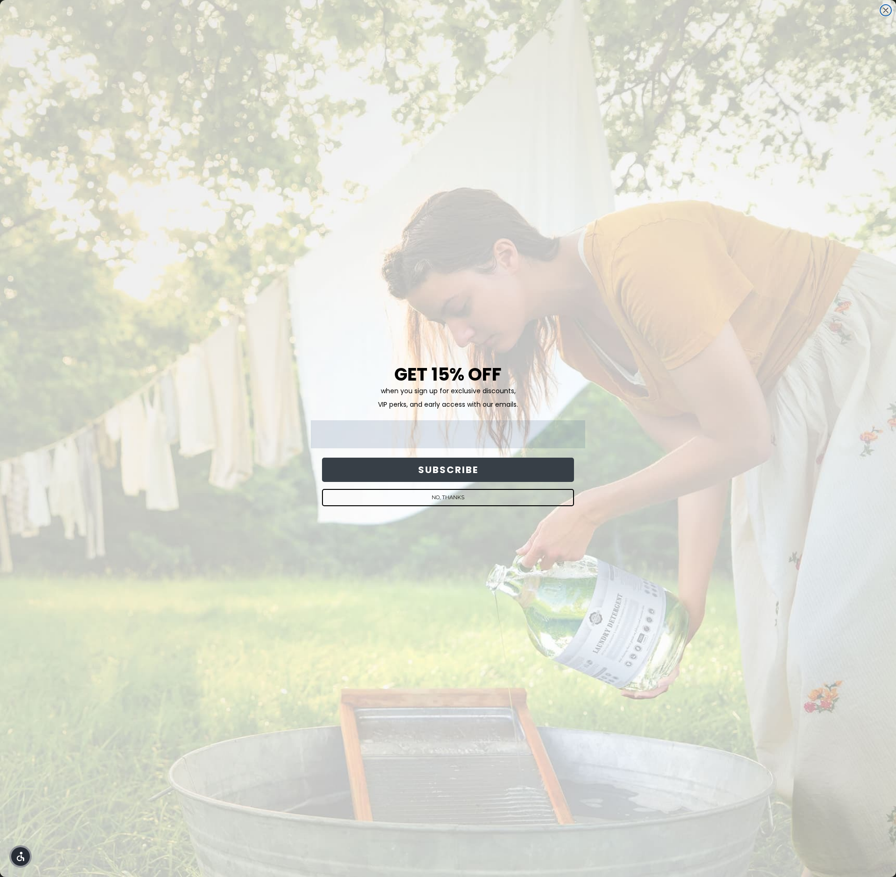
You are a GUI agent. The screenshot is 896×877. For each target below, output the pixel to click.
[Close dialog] (885, 10)
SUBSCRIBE (448, 469)
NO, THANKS (448, 497)
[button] (20, 856)
